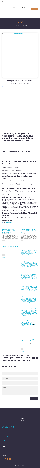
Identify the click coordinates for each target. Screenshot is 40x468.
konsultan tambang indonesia (14, 358)
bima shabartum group (14, 355)
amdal (6, 355)
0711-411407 (4, 431)
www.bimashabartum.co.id (10, 222)
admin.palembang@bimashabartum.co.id (8, 436)
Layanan (18, 7)
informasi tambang (6, 357)
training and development (23, 360)
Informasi (23, 7)
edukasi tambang (24, 355)
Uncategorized (26, 83)
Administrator (20, 83)
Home (13, 25)
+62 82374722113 (5, 440)
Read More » (4, 257)
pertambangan (26, 358)
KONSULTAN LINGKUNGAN (18, 357)
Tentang (13, 7)
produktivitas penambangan (9, 360)
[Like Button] (3, 240)
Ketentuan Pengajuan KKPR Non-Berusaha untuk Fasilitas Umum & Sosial (28, 231)
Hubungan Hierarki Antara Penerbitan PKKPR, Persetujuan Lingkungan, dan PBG (9, 231)
